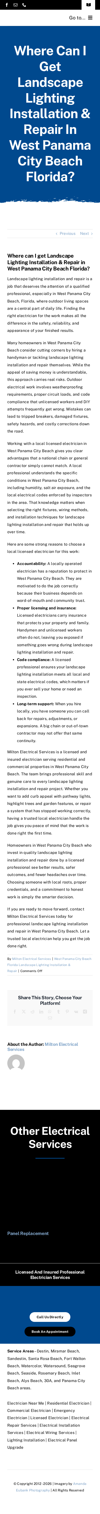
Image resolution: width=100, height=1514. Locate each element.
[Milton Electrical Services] (28, 15)
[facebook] (7, 5)
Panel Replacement (28, 1233)
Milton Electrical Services (31, 959)
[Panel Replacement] (50, 1170)
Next (84, 233)
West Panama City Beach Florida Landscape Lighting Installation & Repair (49, 965)
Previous (67, 233)
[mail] (15, 5)
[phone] (24, 5)
